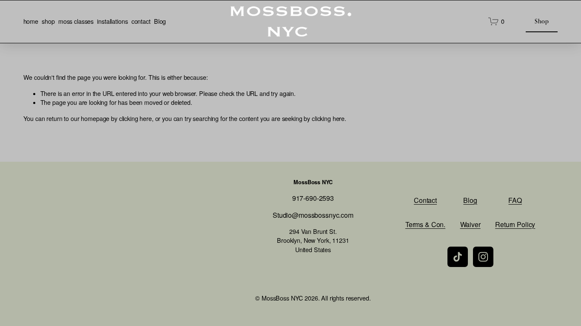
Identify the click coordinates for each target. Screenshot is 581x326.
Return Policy (515, 224)
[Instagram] (483, 257)
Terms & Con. (425, 224)
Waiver (470, 224)
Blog (160, 21)
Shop (542, 21)
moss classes (76, 21)
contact (141, 21)
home (30, 21)
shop (48, 21)
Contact (425, 200)
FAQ (515, 200)
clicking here (135, 118)
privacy (71, 264)
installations (112, 21)
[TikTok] (457, 257)
